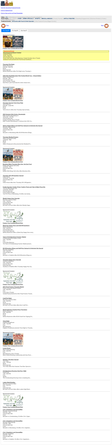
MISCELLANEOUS (47, 18)
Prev (7, 25)
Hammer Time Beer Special (10, 359)
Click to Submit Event (6, 10)
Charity (104, 18)
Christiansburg (21, 17)
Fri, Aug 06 (15, 30)
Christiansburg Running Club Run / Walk (14, 371)
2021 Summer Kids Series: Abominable (14, 114)
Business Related (95, 18)
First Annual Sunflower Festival (12, 52)
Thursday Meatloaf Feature (10, 137)
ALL (7, 17)
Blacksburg (13, 17)
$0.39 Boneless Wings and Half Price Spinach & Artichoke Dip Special (23, 248)
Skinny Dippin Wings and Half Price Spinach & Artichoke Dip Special (22, 125)
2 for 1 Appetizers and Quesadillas (12, 409)
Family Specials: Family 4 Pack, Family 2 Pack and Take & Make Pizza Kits (24, 187)
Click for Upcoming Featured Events (10, 7)
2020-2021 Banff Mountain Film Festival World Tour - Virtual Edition (22, 75)
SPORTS (37, 18)
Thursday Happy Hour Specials (12, 259)
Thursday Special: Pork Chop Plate (13, 103)
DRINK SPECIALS (28, 18)
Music (14, 18)
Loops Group (7, 348)
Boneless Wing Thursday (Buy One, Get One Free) (17, 164)
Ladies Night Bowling (9, 382)
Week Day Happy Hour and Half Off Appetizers (16, 225)
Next (102, 25)
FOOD (19, 18)
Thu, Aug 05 (6, 30)
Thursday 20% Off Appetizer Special (13, 175)
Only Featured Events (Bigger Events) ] (45, 21)
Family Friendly (58, 18)
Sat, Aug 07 (24, 30)
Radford (39, 17)
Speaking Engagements (82, 18)
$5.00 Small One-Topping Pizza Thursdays (15, 309)
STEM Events (10, 20)
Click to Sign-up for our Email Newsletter (12, 13)
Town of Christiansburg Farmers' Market (14, 237)
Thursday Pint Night (8, 64)
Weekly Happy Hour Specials (11, 198)
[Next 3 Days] (106, 25)
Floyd (28, 17)
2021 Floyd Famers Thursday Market (13, 287)
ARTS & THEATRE (69, 18)
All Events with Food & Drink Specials (23, 21)
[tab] (6, 30)
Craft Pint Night (7, 298)
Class (3, 20)
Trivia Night (6, 321)
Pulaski (33, 17)
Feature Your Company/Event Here (13, 48)
